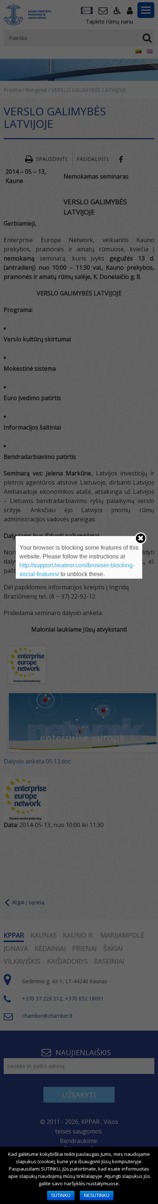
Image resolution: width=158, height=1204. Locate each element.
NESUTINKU (96, 1195)
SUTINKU (61, 1195)
